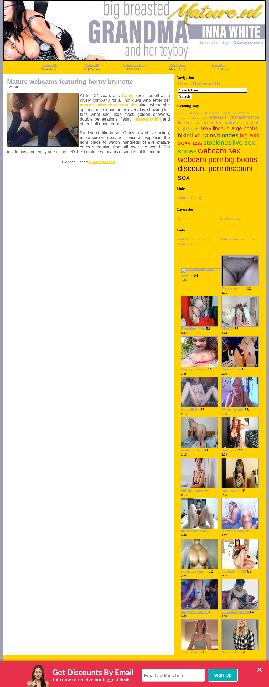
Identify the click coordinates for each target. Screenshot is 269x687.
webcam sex (219, 151)
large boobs (244, 128)
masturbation (147, 119)
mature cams (93, 105)
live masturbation (243, 117)
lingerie (225, 113)
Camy (127, 95)
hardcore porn (242, 113)
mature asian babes (193, 118)
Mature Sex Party (134, 65)
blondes (228, 135)
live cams (204, 135)
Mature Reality (190, 197)
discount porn (201, 168)
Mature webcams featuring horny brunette (70, 81)
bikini (184, 135)
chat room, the (122, 105)
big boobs (241, 159)
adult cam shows (206, 113)
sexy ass (190, 142)
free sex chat (189, 122)
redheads (217, 117)
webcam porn (201, 159)
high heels (188, 128)
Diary (182, 218)
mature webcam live (237, 239)
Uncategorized (102, 162)
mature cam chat (240, 122)
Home (184, 84)
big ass (249, 135)
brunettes (212, 122)
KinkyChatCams (191, 239)
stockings (217, 142)
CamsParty (219, 65)
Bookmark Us (206, 84)
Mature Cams (189, 244)
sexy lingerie (214, 128)
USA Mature (177, 65)
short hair (185, 113)
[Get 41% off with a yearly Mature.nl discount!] (134, 59)
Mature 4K (92, 65)
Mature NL (49, 65)
